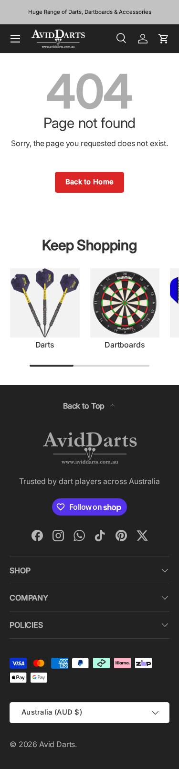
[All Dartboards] (125, 303)
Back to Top (84, 406)
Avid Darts (57, 744)
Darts (44, 344)
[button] (163, 38)
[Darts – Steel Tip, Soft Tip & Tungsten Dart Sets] (45, 303)
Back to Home (89, 182)
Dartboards (125, 344)
